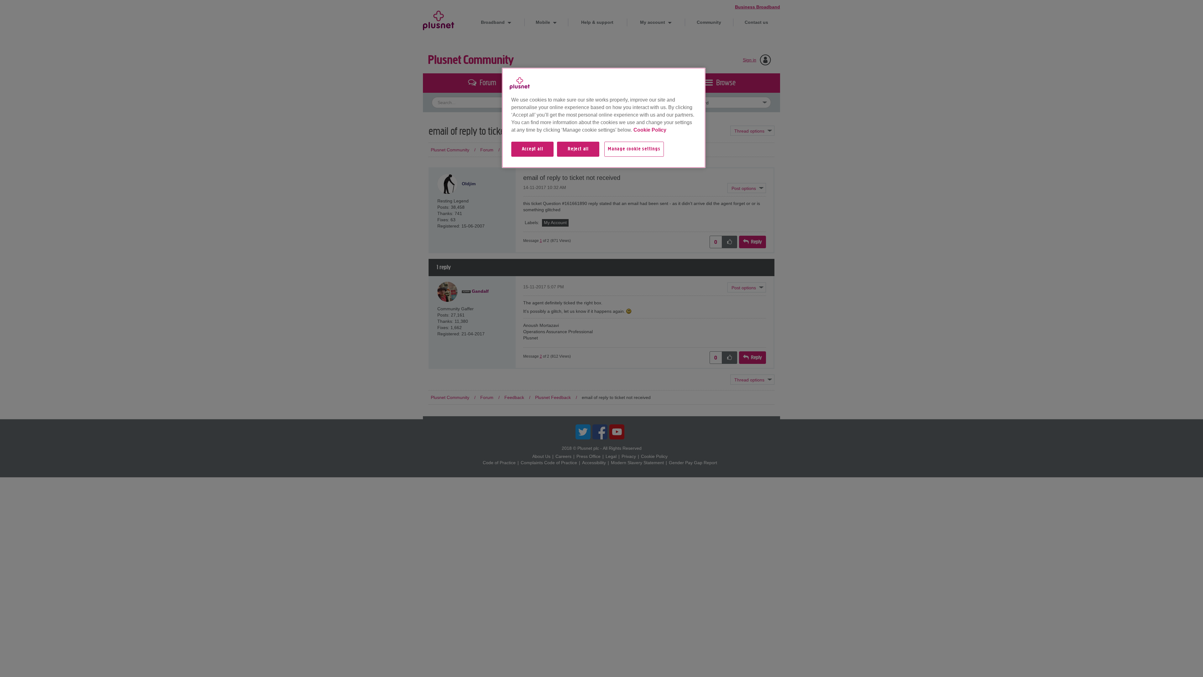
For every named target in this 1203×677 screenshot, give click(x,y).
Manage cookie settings (634, 149)
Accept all (532, 149)
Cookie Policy (649, 130)
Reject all (578, 149)
